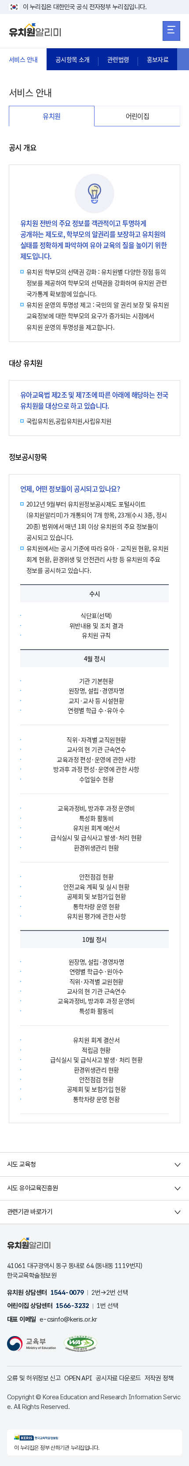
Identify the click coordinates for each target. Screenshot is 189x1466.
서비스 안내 (23, 59)
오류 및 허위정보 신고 (34, 1378)
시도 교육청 (21, 1164)
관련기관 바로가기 (29, 1212)
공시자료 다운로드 (118, 1378)
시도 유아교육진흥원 (32, 1188)
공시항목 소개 (72, 59)
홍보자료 (158, 59)
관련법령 (118, 59)
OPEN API (78, 1378)
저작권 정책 (159, 1378)
